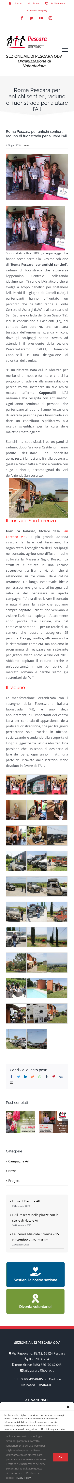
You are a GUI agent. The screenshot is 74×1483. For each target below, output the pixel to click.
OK (60, 1457)
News (26, 145)
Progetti (14, 1180)
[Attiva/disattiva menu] (65, 50)
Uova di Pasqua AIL (26, 1201)
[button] (68, 1407)
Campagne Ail (18, 1161)
